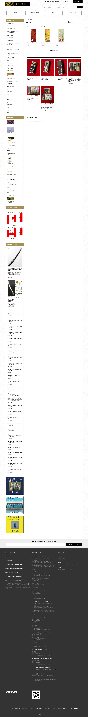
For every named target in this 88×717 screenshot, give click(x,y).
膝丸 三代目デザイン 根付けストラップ (15, 412)
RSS (74, 708)
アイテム (78, 1)
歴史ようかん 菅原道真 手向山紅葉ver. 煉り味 (33, 43)
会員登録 (64, 1)
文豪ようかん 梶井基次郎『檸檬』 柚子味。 (15, 370)
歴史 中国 (43, 26)
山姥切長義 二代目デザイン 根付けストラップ (15, 339)
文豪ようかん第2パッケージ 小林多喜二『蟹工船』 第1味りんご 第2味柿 (33, 78)
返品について (33, 708)
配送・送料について (26, 708)
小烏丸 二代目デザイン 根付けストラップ (15, 464)
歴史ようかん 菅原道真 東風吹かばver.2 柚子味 (47, 43)
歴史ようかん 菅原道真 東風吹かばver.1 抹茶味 (61, 43)
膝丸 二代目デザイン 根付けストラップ (15, 315)
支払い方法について (17, 708)
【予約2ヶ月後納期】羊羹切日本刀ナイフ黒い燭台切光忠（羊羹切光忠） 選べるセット (15, 269)
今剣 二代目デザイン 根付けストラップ (15, 382)
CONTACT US (73, 13)
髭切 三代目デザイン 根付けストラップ (15, 406)
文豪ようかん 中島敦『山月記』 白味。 (15, 376)
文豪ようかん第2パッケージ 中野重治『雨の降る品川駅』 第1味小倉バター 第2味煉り (47, 78)
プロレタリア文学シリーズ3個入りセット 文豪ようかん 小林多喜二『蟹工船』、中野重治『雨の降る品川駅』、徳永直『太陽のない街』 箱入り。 (74, 79)
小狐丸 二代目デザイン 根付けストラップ (15, 458)
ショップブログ (69, 708)
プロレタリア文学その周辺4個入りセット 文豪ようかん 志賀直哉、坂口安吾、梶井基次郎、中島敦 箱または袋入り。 (33, 97)
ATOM (76, 708)
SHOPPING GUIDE (34, 13)
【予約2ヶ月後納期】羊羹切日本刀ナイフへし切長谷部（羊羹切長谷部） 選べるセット (11, 299)
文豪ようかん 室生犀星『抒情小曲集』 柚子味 (15, 425)
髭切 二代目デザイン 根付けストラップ (18, 294)
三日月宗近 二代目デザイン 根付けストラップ (15, 327)
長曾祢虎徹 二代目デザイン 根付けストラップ (15, 389)
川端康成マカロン (12, 430)
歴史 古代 (32, 19)
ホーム (28, 19)
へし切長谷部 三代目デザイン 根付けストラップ (15, 364)
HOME (15, 13)
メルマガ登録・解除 (50, 1)
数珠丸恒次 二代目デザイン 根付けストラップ (15, 333)
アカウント (58, 1)
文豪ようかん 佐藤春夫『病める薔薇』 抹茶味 (15, 442)
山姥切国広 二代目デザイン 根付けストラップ (15, 470)
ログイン (70, 1)
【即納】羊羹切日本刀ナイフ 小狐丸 (15, 418)
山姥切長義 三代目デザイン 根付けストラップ (15, 358)
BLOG (53, 13)
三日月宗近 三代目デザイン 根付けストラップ (15, 345)
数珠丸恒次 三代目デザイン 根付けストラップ (15, 352)
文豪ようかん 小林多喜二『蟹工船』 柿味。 (15, 436)
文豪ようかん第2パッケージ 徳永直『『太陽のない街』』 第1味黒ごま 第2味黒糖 (61, 78)
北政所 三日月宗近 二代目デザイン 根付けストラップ (15, 321)
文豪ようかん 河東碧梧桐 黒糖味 (15, 452)
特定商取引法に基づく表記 (42, 708)
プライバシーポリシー (52, 708)
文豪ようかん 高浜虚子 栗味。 (15, 447)
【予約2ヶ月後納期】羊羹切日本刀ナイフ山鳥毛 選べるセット (15, 395)
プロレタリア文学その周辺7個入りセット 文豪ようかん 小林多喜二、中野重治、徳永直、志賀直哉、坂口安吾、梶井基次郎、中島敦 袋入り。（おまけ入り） (47, 106)
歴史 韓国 (29, 26)
